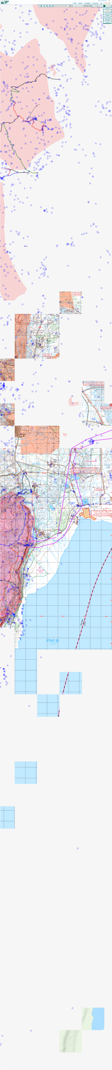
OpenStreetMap (41, 1069)
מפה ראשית (107, 3)
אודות (74, 3)
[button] (51, 6)
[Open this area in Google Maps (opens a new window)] (3, 1069)
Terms (110, 1069)
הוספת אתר (87, 3)
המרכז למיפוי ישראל (32, 1069)
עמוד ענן (70, 1069)
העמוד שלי (95, 3)
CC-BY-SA (51, 1069)
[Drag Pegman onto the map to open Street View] (109, 1066)
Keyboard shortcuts (80, 1069)
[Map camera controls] (109, 1060)
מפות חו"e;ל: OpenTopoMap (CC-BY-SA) (61, 1069)
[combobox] (61, 6)
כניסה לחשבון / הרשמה (102, 0)
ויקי (101, 3)
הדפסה (80, 3)
